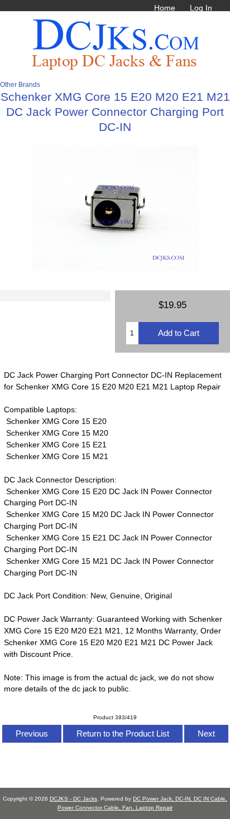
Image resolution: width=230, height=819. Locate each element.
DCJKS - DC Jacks (73, 799)
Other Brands (20, 84)
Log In (201, 7)
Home (164, 7)
